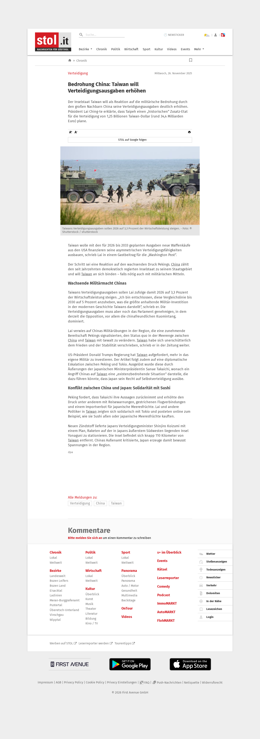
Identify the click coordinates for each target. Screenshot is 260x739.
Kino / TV (91, 623)
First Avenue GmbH (135, 692)
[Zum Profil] (216, 35)
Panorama (129, 571)
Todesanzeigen (216, 569)
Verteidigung (78, 73)
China (175, 264)
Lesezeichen (214, 609)
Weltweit (56, 562)
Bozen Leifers (59, 581)
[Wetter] (206, 35)
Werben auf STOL (61, 643)
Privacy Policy (73, 682)
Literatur (91, 613)
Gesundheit (129, 590)
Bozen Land (58, 585)
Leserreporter (168, 578)
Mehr (197, 49)
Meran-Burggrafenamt (65, 600)
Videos (171, 49)
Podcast (163, 595)
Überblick (92, 594)
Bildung (90, 618)
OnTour (127, 609)
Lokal (53, 557)
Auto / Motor (130, 585)
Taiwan (86, 274)
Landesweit (57, 576)
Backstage (128, 600)
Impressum (45, 682)
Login (210, 617)
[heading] (130, 87)
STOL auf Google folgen (132, 139)
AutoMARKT (166, 612)
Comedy (163, 587)
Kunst (89, 599)
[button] (190, 60)
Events (185, 49)
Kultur (159, 49)
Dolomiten (213, 593)
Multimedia (129, 595)
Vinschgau (57, 615)
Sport (146, 49)
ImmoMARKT (167, 604)
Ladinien (56, 595)
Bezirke (84, 49)
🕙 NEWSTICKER (174, 35)
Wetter (210, 553)
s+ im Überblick (169, 553)
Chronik (101, 49)
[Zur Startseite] (70, 60)
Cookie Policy (95, 682)
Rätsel (162, 569)
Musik (89, 604)
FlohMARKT (166, 621)
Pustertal (56, 605)
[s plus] (223, 35)
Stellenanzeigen (216, 561)
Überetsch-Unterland (64, 610)
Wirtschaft (131, 49)
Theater (90, 609)
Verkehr (211, 585)
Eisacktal (56, 590)
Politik (115, 49)
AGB (58, 682)
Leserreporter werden (94, 643)
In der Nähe (213, 601)
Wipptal (55, 620)
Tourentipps (123, 643)
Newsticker (213, 577)
